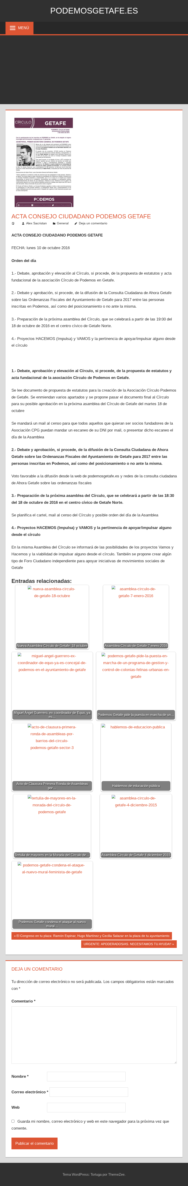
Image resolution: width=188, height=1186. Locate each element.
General (63, 223)
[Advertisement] (94, 70)
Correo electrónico (29, 1092)
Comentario (23, 1001)
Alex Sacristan (36, 223)
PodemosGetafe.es (94, 10)
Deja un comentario (93, 223)
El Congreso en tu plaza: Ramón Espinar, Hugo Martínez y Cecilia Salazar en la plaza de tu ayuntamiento (92, 937)
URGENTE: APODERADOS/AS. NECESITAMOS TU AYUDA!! (127, 945)
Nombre (20, 1076)
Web (15, 1107)
